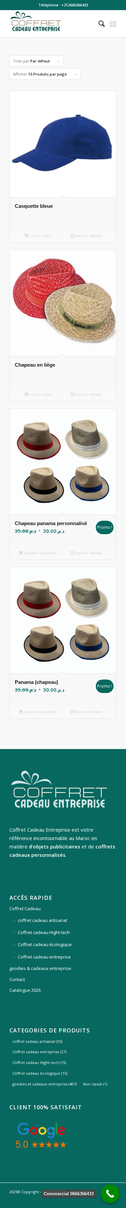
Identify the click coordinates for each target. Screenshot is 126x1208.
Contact (17, 979)
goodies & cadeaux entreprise (40, 968)
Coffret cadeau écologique (45, 944)
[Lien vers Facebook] (91, 1200)
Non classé (95, 1083)
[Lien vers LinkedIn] (101, 1200)
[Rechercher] (98, 23)
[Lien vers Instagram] (81, 1200)
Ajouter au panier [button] (39, 552)
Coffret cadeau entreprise (44, 957)
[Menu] (113, 24)
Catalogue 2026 (25, 990)
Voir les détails (88, 235)
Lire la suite (40, 235)
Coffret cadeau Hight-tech (44, 932)
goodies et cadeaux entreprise (44, 1083)
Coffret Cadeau (25, 908)
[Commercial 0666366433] (110, 1193)
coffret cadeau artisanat (42, 920)
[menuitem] (98, 23)
